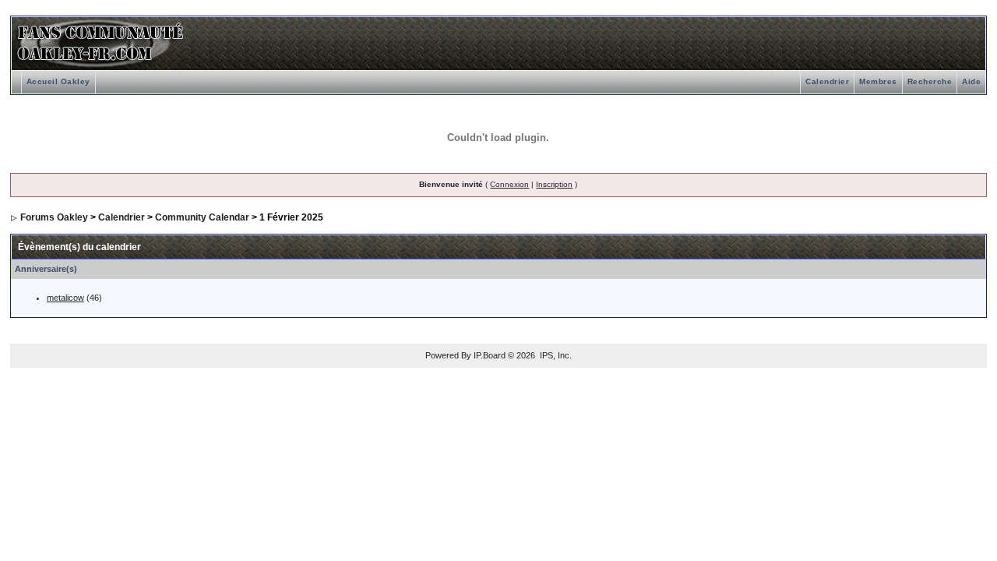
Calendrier (827, 81)
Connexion (509, 184)
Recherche (930, 81)
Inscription (554, 184)
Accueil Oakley (58, 81)
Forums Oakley (54, 217)
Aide (971, 81)
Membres (878, 81)
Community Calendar (202, 217)
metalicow (65, 297)
